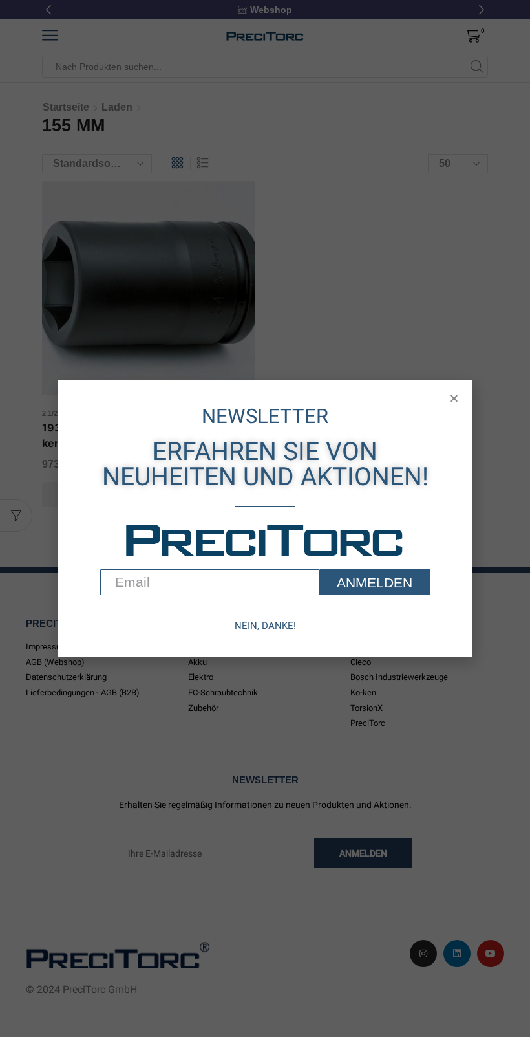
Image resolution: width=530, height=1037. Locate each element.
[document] (265, 518)
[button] (454, 398)
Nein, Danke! (265, 625)
